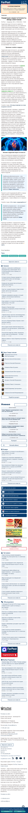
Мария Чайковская (14, 189)
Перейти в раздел (14, 397)
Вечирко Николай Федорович (13, 380)
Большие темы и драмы (11, 507)
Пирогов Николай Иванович (13, 363)
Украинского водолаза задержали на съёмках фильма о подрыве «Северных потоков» (12, 459)
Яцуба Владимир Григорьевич (13, 388)
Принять (20, 811)
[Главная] (5, 2)
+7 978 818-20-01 (5, 798)
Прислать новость (14, 261)
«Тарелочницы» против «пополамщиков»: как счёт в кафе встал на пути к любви (13, 315)
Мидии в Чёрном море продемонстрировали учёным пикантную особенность (13, 308)
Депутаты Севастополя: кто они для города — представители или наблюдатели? (14, 419)
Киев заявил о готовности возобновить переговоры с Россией (13, 302)
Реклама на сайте (5, 714)
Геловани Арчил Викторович (13, 371)
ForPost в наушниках (11, 515)
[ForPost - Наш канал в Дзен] (27, 758)
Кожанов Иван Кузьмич (11, 367)
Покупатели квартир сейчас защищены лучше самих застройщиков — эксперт (13, 333)
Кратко (3, 752)
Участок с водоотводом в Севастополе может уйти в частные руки (13, 290)
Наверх (23, 807)
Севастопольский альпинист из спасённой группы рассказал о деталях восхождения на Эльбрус (13, 585)
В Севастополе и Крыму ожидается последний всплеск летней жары (11, 278)
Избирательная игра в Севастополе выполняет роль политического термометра (13, 435)
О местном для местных (11, 496)
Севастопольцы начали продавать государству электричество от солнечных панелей (13, 556)
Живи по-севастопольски (12, 511)
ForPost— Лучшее (16, 761)
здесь (3, 245)
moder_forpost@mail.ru (10, 725)
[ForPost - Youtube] (21, 758)
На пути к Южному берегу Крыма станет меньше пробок (13, 321)
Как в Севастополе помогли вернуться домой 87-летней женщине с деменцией (13, 327)
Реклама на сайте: (5, 794)
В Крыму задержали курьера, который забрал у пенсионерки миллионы (12, 296)
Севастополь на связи (9, 488)
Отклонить (6, 811)
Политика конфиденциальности (16, 809)
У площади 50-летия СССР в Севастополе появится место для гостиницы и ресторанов (13, 605)
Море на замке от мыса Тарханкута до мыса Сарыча (14, 339)
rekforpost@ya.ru (5, 801)
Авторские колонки (6, 748)
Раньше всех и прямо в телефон (14, 503)
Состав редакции (5, 753)
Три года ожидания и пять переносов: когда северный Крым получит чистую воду (12, 564)
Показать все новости (14, 345)
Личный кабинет (14, 445)
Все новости (4, 747)
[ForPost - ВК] (17, 758)
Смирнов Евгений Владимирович (14, 392)
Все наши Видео (9, 492)
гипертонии (4, 56)
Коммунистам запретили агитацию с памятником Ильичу (12, 284)
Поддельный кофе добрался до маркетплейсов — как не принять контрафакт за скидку (11, 572)
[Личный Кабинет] (22, 1)
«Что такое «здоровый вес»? (18, 202)
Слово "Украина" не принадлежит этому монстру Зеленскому (12, 410)
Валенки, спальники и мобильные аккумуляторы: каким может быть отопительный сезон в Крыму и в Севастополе (11, 270)
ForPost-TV (4, 750)
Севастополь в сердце (11, 499)
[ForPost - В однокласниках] (24, 758)
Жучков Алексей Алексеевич (13, 359)
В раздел (14, 440)
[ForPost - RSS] (13, 758)
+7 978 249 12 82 (5, 728)
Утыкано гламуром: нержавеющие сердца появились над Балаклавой (13, 427)
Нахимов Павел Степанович (12, 384)
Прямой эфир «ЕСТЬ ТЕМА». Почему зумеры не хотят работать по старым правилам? (14, 9)
